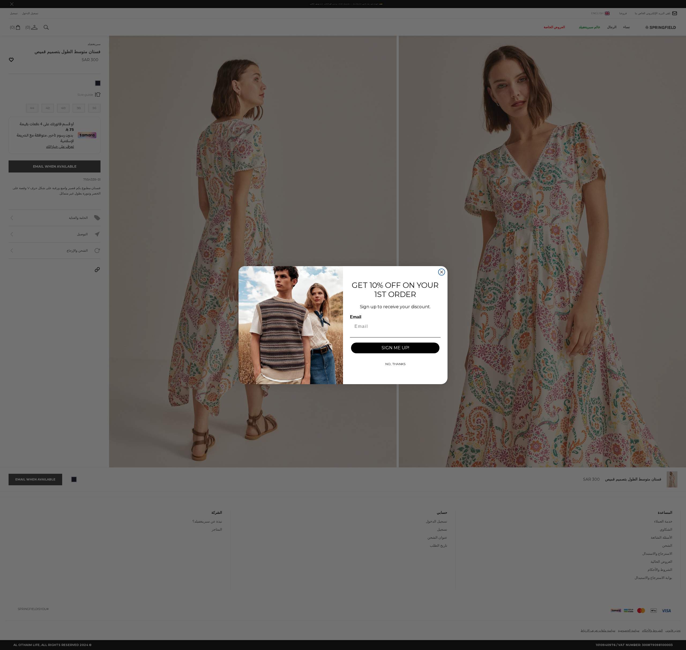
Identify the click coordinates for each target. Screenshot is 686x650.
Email (355, 317)
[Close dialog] (441, 272)
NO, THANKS (395, 364)
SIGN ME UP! (395, 347)
